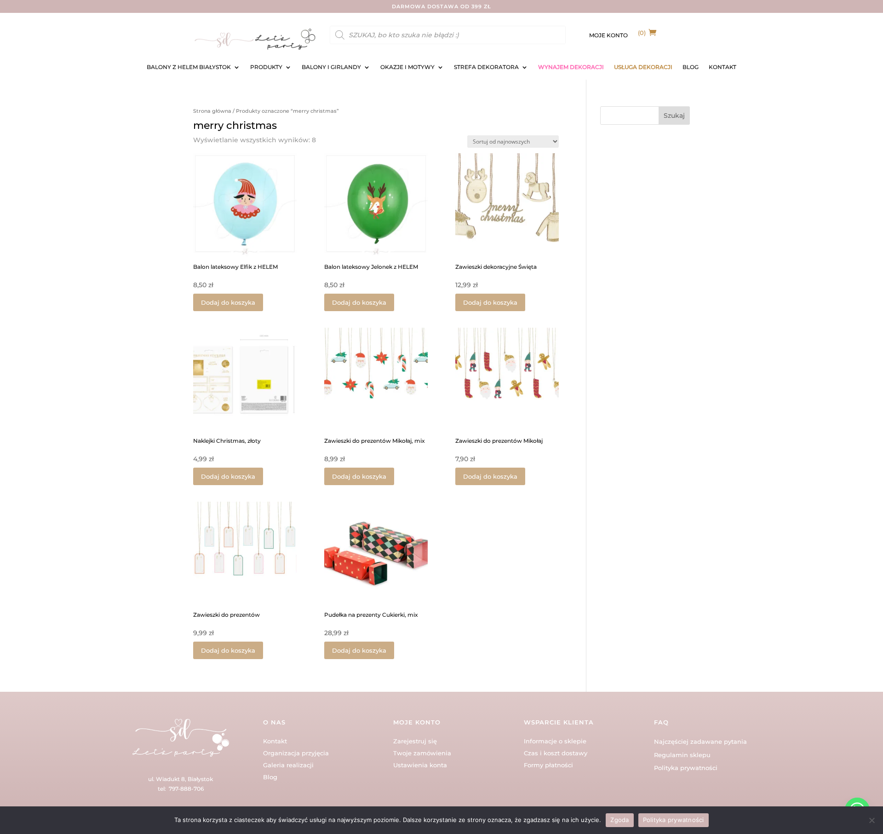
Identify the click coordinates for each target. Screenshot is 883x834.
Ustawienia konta (420, 765)
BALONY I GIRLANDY (331, 67)
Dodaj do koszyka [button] (228, 302)
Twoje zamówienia (422, 753)
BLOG (690, 67)
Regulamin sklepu (682, 755)
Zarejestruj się (415, 741)
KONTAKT (722, 67)
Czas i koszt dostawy (555, 753)
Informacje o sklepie (555, 741)
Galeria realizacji (288, 765)
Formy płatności (548, 765)
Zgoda (619, 819)
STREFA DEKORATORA (486, 67)
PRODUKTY (266, 67)
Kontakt (275, 741)
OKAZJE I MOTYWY (407, 67)
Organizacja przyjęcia (296, 753)
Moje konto (608, 35)
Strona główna (212, 111)
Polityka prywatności (685, 767)
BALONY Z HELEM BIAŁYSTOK (189, 67)
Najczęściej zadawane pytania (700, 741)
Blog (270, 777)
